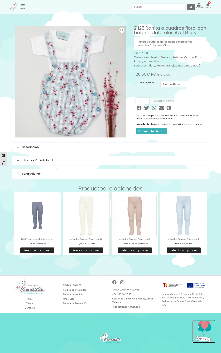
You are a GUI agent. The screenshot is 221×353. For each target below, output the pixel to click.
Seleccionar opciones (37, 250)
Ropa (198, 57)
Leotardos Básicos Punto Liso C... (86, 239)
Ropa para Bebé (189, 66)
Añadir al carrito (164, 101)
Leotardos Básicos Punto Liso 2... (135, 239)
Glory (151, 66)
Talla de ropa (146, 82)
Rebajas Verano (183, 57)
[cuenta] (199, 5)
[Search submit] (191, 7)
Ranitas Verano (161, 57)
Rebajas (171, 66)
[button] (139, 108)
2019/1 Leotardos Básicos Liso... (37, 239)
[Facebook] (114, 282)
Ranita (160, 66)
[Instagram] (122, 282)
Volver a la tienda (151, 131)
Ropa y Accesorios (146, 61)
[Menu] (23, 6)
